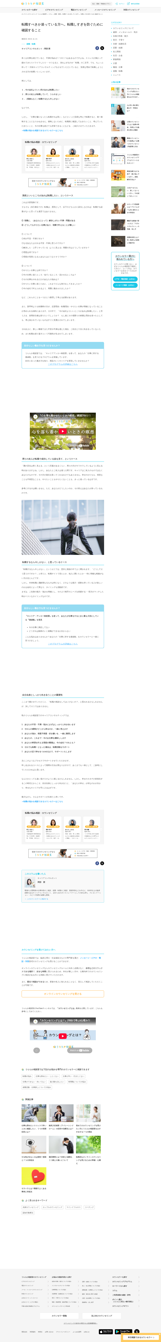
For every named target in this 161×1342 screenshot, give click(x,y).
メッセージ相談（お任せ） (125, 285)
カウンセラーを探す (29, 10)
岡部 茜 (41, 882)
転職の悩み (27, 1076)
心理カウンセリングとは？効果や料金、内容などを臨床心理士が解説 (133, 126)
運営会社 (24, 1332)
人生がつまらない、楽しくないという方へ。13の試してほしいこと (133, 192)
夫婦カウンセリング (31, 1207)
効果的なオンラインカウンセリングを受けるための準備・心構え (88, 1160)
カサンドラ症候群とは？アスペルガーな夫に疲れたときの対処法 (133, 208)
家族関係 (117, 59)
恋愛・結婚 (117, 48)
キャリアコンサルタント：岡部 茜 (36, 49)
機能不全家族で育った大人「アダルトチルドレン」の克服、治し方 (133, 225)
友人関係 (117, 52)
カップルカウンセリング (52, 1207)
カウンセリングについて (123, 28)
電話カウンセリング (79, 10)
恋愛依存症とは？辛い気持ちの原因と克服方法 (133, 240)
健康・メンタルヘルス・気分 (125, 32)
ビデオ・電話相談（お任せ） (125, 279)
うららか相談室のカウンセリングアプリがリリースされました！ (133, 159)
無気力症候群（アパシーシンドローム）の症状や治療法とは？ (61, 1127)
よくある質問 (77, 1332)
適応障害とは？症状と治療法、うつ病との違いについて (61, 1158)
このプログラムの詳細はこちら (63, 364)
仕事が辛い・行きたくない (73, 1076)
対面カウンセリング (131, 10)
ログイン (122, 4)
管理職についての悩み (77, 1082)
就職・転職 (31, 44)
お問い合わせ (49, 1332)
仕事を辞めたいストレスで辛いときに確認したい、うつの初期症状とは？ (34, 1128)
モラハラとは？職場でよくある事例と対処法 (34, 1190)
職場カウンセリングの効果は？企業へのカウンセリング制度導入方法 (133, 142)
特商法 (40, 1332)
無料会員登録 (135, 4)
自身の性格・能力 (120, 36)
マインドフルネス (73, 1207)
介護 (115, 63)
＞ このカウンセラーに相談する (36, 899)
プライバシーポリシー (63, 1332)
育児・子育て (118, 40)
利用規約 (32, 1332)
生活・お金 (117, 55)
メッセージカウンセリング (105, 10)
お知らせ (86, 1332)
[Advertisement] (41, 389)
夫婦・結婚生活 (119, 44)
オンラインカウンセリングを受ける (63, 994)
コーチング (89, 1207)
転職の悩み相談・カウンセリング (41, 142)
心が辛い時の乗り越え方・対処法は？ (133, 108)
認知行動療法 (28, 1213)
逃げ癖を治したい (57, 1082)
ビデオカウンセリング (54, 10)
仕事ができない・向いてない (34, 1082)
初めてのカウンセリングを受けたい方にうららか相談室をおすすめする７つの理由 (88, 1128)
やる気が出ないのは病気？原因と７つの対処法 (34, 1158)
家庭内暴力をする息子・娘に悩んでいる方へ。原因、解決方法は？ (133, 175)
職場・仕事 (117, 67)
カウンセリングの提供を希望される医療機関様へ (80, 1323)
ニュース (117, 75)
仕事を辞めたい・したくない (47, 1076)
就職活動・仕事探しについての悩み (37, 1087)
